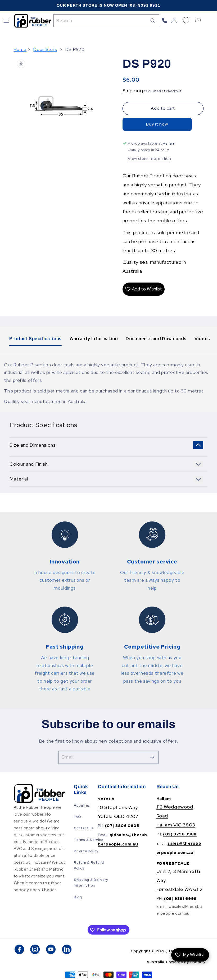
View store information (149, 158)
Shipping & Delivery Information (91, 882)
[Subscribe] (152, 757)
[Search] (153, 21)
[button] (6, 21)
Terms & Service (88, 840)
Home (20, 49)
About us (82, 805)
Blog (78, 897)
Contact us (84, 828)
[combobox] (106, 21)
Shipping (133, 90)
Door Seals (45, 49)
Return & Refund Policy (89, 865)
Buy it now (157, 124)
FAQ (77, 817)
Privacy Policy (86, 851)
